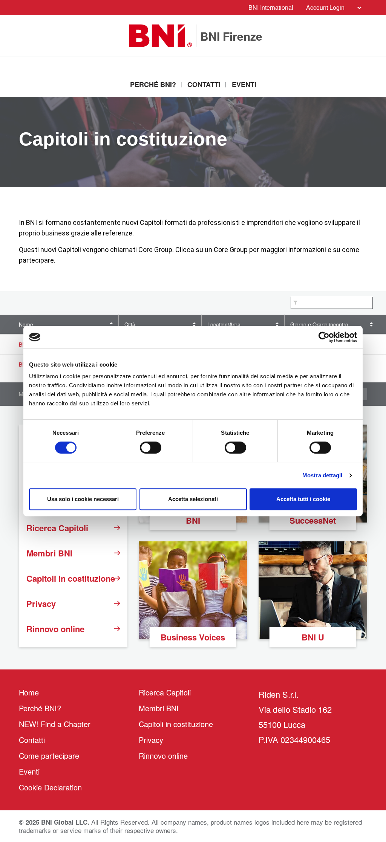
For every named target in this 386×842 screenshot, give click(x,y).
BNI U (313, 637)
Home (29, 692)
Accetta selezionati (193, 499)
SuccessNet (313, 520)
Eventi (244, 84)
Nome (26, 324)
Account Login (325, 7)
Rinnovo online (55, 629)
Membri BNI (49, 553)
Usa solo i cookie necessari (83, 499)
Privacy (41, 603)
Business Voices (193, 637)
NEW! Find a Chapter (54, 723)
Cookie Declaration (50, 787)
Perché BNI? (153, 84)
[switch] (150, 448)
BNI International (270, 7)
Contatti (204, 84)
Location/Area (223, 324)
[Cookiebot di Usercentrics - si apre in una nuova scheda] (324, 337)
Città (129, 324)
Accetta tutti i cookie (303, 499)
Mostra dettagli (322, 475)
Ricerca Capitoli (57, 528)
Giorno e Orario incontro (319, 324)
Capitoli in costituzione (70, 578)
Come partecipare (49, 755)
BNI (193, 520)
